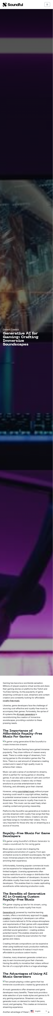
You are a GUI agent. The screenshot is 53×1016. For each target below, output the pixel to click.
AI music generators (26, 714)
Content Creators (11, 329)
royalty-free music (11, 700)
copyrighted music (26, 791)
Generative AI (9, 912)
